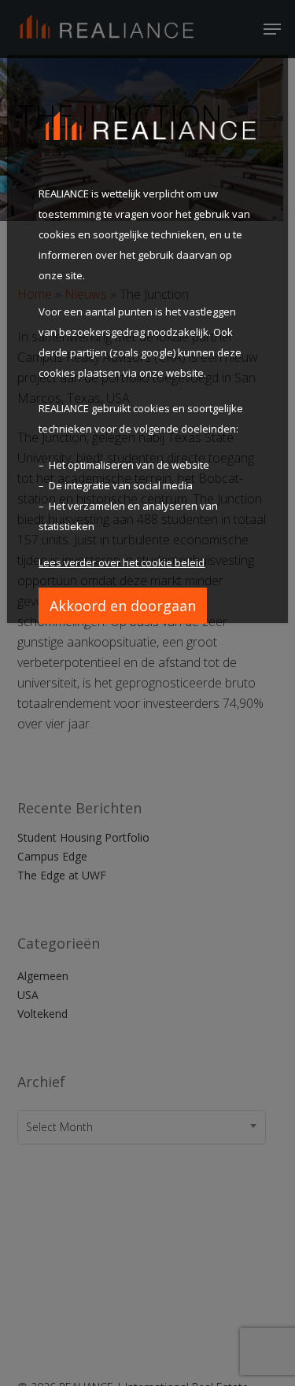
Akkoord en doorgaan (123, 605)
